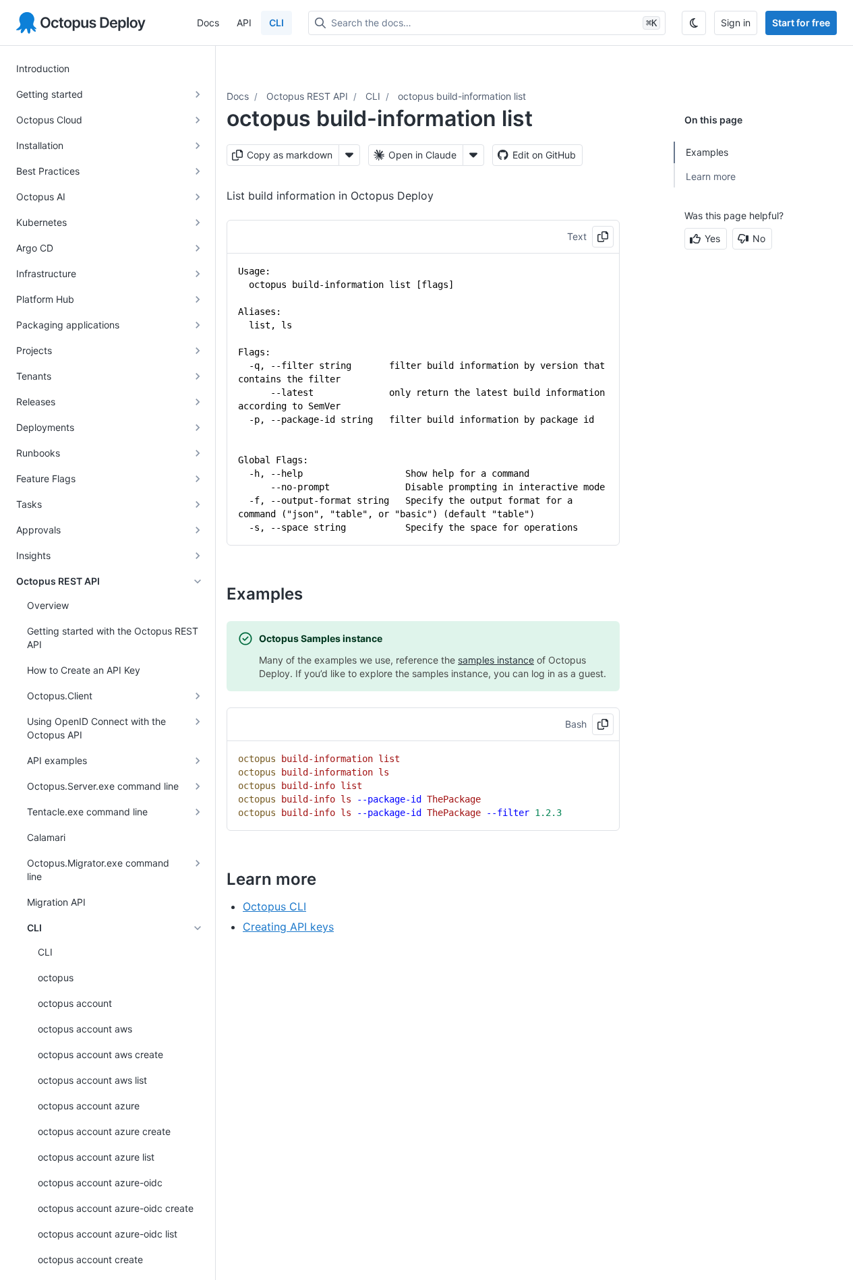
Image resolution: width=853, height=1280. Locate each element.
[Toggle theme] (694, 23)
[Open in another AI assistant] (473, 155)
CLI (276, 22)
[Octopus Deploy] (81, 23)
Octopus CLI (274, 906)
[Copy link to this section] (317, 593)
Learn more (711, 176)
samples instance (496, 660)
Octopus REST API (307, 96)
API (244, 22)
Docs (208, 22)
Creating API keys (288, 926)
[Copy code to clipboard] (603, 237)
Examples (707, 152)
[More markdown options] (349, 155)
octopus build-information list (462, 96)
